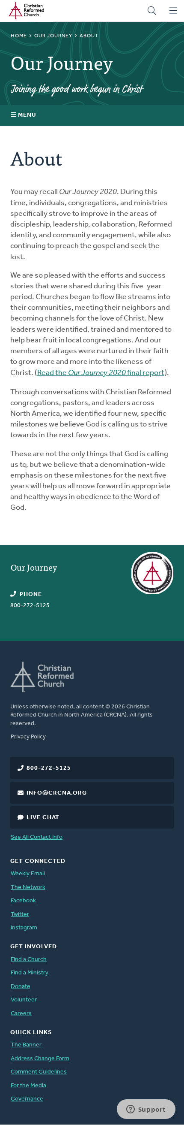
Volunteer (24, 1000)
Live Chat (43, 817)
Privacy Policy (28, 737)
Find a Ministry (29, 973)
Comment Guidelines (39, 1072)
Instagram (24, 928)
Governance (27, 1099)
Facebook (23, 901)
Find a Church (29, 959)
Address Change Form (40, 1058)
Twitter (20, 914)
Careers (21, 1013)
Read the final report (100, 373)
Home (19, 36)
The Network (28, 887)
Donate (20, 986)
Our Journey (53, 36)
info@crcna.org (57, 793)
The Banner (26, 1045)
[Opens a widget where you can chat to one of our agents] (145, 1110)
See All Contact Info (36, 837)
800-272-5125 (49, 768)
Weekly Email (28, 874)
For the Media (28, 1086)
